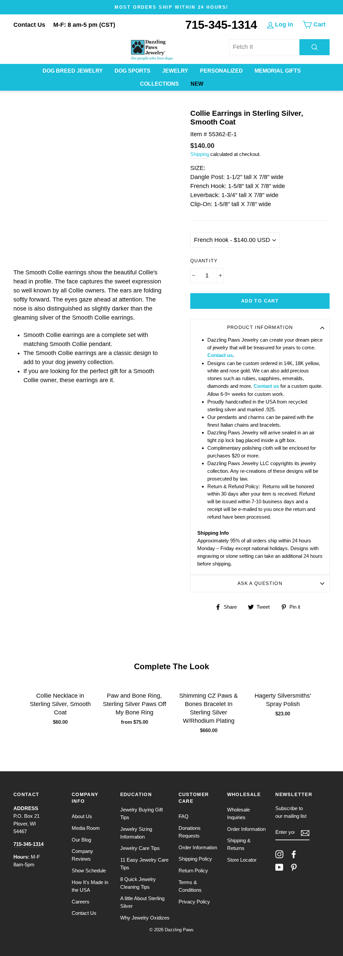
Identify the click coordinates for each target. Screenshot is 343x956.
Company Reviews (82, 855)
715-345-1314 (221, 24)
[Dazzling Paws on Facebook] (294, 854)
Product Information (260, 327)
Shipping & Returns (239, 844)
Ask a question (259, 583)
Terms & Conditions (190, 886)
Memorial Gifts (278, 71)
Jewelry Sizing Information (136, 833)
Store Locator (242, 860)
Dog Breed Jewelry (73, 71)
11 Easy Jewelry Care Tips (144, 863)
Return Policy (193, 870)
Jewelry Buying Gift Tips (141, 813)
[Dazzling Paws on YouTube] (279, 867)
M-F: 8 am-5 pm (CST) (84, 24)
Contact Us (29, 24)
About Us (82, 816)
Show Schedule (89, 870)
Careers (80, 901)
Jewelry (175, 71)
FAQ (184, 816)
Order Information (198, 847)
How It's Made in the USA (90, 886)
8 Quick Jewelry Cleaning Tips (138, 883)
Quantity (204, 260)
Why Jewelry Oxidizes (144, 918)
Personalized (221, 71)
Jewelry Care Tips (140, 848)
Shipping (199, 154)
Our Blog (81, 840)
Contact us (220, 355)
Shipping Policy (195, 859)
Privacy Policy (194, 901)
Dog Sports (132, 71)
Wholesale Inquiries (238, 813)
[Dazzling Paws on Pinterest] (294, 867)
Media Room (86, 828)
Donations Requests (190, 832)
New (197, 84)
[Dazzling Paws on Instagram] (279, 854)
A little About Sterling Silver (142, 902)
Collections (159, 84)
